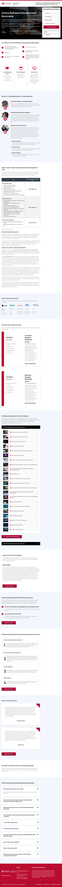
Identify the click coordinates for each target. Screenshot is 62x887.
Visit (4, 792)
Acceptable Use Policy (55, 884)
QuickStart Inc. (22, 884)
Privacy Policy (48, 34)
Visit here (44, 876)
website (25, 878)
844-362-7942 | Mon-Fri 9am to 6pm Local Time (46, 4)
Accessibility (39, 884)
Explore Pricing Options (30, 363)
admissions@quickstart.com (5, 875)
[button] (21, 432)
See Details (45, 31)
